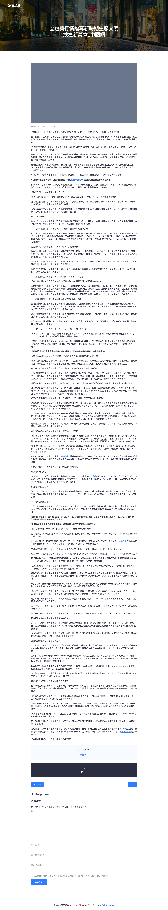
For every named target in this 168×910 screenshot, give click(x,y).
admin (33, 127)
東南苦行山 (84, 755)
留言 (33, 811)
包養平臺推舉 (77, 180)
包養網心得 (126, 731)
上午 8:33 (51, 127)
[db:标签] (84, 772)
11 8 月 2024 (42, 127)
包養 (95, 476)
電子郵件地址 (37, 855)
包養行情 (64, 456)
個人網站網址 (37, 865)
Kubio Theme (108, 905)
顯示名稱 (35, 844)
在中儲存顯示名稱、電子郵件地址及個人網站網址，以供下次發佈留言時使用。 (71, 876)
